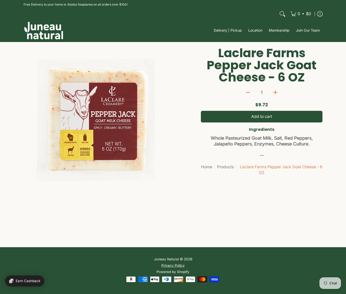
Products (225, 166)
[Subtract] (248, 92)
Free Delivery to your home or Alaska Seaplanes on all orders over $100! (75, 4)
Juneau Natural (166, 259)
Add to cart (261, 116)
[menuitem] (301, 14)
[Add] (275, 92)
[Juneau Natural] (44, 30)
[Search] (282, 14)
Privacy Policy (173, 265)
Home (206, 166)
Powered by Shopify (173, 272)
